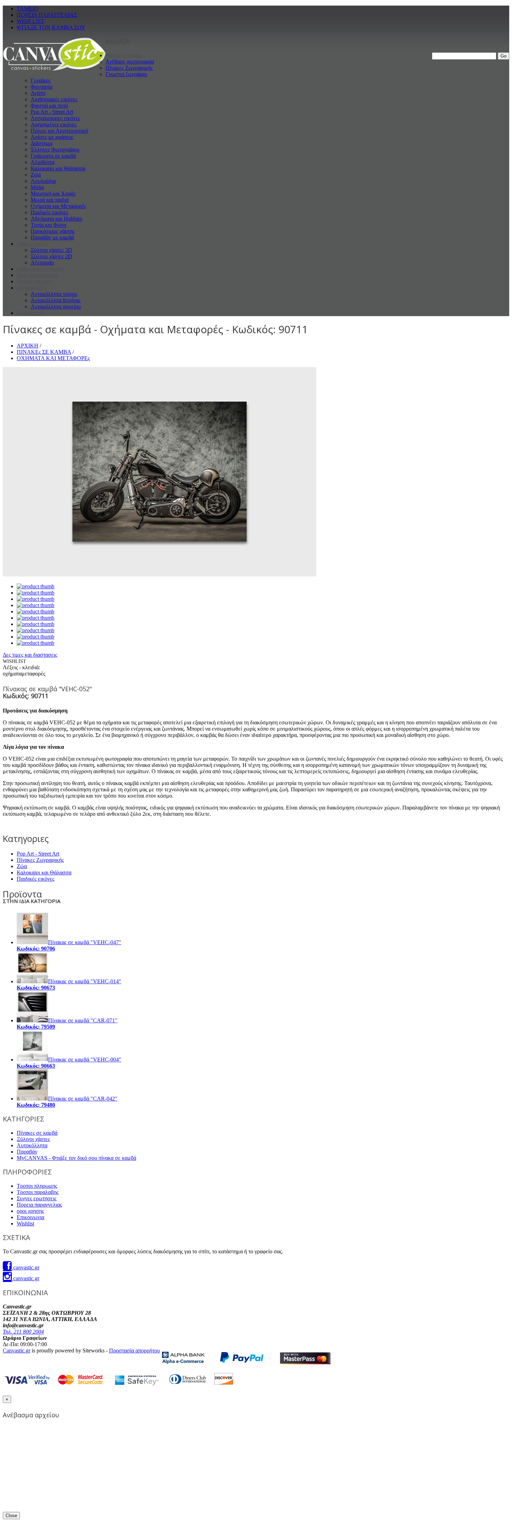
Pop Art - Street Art (52, 112)
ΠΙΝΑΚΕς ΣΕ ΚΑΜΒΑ (124, 56)
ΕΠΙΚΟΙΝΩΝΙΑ (30, 313)
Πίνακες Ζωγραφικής (129, 68)
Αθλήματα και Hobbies (56, 219)
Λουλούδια (43, 181)
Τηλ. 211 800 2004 (23, 1332)
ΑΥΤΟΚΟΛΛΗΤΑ (32, 288)
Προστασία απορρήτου (134, 1350)
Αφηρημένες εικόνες (54, 124)
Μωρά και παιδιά (50, 200)
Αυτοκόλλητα (32, 1145)
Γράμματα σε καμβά (53, 156)
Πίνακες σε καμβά (37, 1133)
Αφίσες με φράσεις (52, 137)
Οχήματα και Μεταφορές (58, 206)
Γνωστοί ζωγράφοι (126, 74)
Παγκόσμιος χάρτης (53, 231)
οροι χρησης (30, 1211)
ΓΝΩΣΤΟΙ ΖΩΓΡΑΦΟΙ (37, 275)
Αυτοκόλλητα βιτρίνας (55, 300)
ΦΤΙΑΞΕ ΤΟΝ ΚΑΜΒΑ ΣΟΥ (51, 27)
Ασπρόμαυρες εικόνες (55, 118)
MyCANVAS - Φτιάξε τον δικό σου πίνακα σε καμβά (76, 1158)
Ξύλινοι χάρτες (33, 1139)
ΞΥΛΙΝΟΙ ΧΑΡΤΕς (32, 244)
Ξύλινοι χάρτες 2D (51, 256)
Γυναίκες (41, 80)
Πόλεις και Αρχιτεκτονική (59, 131)
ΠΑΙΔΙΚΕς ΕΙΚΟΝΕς (34, 282)
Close (11, 1515)
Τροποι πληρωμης (37, 1186)
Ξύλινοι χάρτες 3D (51, 250)
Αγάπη (38, 93)
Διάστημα (41, 143)
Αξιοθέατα (42, 162)
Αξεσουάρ (42, 263)
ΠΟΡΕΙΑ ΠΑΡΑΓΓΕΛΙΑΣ (47, 15)
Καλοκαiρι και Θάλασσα (58, 168)
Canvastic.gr (16, 1350)
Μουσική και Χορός (53, 193)
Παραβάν (27, 1152)
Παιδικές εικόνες (49, 212)
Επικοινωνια (30, 1217)
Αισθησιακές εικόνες (54, 99)
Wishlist (25, 1223)
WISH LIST (30, 21)
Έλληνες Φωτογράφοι (55, 149)
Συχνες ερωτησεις (36, 1198)
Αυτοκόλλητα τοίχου (54, 294)
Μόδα (37, 187)
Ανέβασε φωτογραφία (130, 62)
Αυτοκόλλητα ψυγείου (56, 306)
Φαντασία (41, 87)
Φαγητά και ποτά (49, 106)
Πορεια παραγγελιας (39, 1205)
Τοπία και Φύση (48, 225)
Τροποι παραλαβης (38, 1192)
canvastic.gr (25, 1267)
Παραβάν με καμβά (52, 237)
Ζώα (36, 175)
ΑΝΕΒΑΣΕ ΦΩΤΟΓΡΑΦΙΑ (40, 269)
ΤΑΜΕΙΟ (27, 9)
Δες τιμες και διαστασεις (30, 655)
